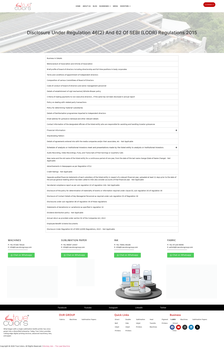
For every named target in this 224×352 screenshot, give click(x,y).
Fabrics (62, 320)
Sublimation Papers (89, 320)
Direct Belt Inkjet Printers (118, 325)
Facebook (62, 307)
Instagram (113, 307)
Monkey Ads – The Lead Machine (56, 346)
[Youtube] (178, 327)
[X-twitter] (197, 327)
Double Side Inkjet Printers (128, 325)
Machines (73, 320)
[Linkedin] (191, 327)
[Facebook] (172, 327)
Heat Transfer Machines (153, 323)
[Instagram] (184, 327)
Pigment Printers (165, 321)
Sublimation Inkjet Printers (140, 323)
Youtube (87, 307)
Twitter (163, 307)
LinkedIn (139, 307)
